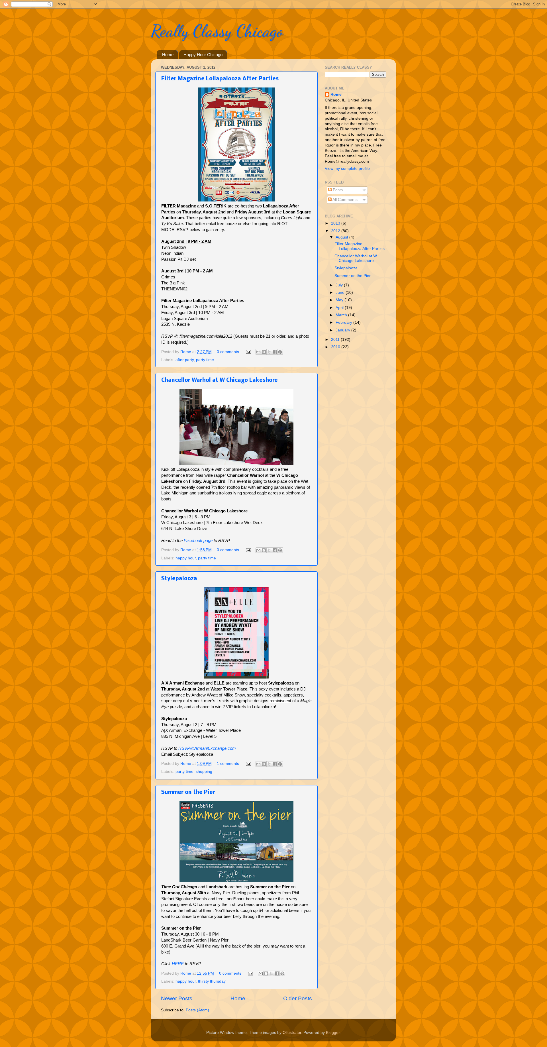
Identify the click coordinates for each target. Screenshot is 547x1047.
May (340, 300)
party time (205, 360)
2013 (336, 223)
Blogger (333, 1032)
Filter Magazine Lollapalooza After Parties (220, 79)
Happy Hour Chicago (203, 54)
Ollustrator (292, 1032)
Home (168, 54)
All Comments (345, 199)
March (342, 315)
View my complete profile (347, 168)
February (344, 322)
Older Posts (297, 998)
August (342, 237)
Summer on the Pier (188, 792)
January (343, 330)
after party (184, 360)
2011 (336, 339)
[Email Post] (248, 352)
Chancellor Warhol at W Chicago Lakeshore (219, 380)
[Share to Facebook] (274, 352)
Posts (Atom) (197, 1010)
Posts (337, 190)
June (341, 292)
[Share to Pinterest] (280, 352)
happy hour (185, 558)
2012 (336, 231)
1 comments (228, 763)
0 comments (228, 352)
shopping (204, 771)
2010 (336, 347)
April (340, 307)
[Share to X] (269, 352)
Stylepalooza (179, 579)
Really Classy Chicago (217, 31)
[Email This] (258, 352)
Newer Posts (176, 998)
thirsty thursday (212, 981)
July (340, 285)
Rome (186, 352)
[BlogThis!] (264, 352)
